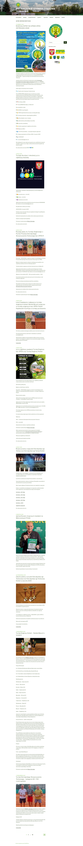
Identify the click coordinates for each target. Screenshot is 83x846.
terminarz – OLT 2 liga (20, 494)
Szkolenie (51, 17)
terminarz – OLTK (19, 502)
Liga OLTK (46, 17)
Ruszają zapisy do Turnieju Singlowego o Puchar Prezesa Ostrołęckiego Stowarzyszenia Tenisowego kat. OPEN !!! (30, 234)
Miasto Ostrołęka (31, 221)
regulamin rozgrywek (20, 505)
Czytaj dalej (18, 343)
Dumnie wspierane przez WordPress (22, 843)
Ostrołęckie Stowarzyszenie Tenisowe (24, 286)
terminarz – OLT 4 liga (20, 500)
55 (33, 834)
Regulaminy (57, 17)
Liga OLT (39, 17)
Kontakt (63, 17)
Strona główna (18, 17)
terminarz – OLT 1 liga (20, 492)
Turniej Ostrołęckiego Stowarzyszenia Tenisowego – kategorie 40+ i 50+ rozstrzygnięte (28, 779)
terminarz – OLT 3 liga (20, 497)
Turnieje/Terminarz (31, 17)
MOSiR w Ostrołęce (30, 657)
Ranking (24, 17)
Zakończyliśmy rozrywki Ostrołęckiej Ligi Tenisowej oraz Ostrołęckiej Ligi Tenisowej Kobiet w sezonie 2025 (30, 579)
